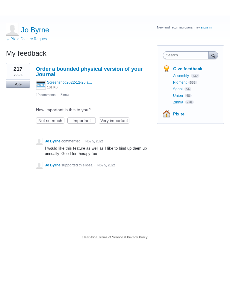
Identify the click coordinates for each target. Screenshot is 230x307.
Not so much (51, 121)
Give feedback (187, 68)
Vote (18, 84)
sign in (206, 27)
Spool (178, 89)
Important (84, 121)
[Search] (213, 55)
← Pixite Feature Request (27, 39)
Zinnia (64, 95)
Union (178, 96)
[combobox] (187, 55)
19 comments (46, 95)
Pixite (178, 114)
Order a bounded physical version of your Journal (89, 71)
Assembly (181, 76)
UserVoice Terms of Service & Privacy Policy (115, 237)
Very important (114, 121)
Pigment (180, 82)
